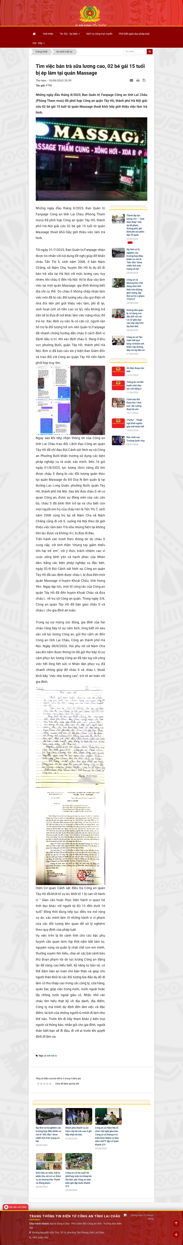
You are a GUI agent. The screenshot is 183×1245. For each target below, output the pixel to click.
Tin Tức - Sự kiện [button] (69, 33)
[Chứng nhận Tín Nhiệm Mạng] (139, 1217)
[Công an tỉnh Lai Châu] (90, 16)
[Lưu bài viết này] (144, 80)
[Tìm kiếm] (150, 51)
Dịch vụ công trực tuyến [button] (99, 33)
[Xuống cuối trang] (176, 1234)
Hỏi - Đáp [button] (38, 43)
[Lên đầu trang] (176, 1223)
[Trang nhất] (34, 33)
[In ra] (138, 80)
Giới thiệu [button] (48, 33)
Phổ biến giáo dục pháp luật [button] (134, 33)
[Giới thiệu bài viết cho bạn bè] (132, 80)
